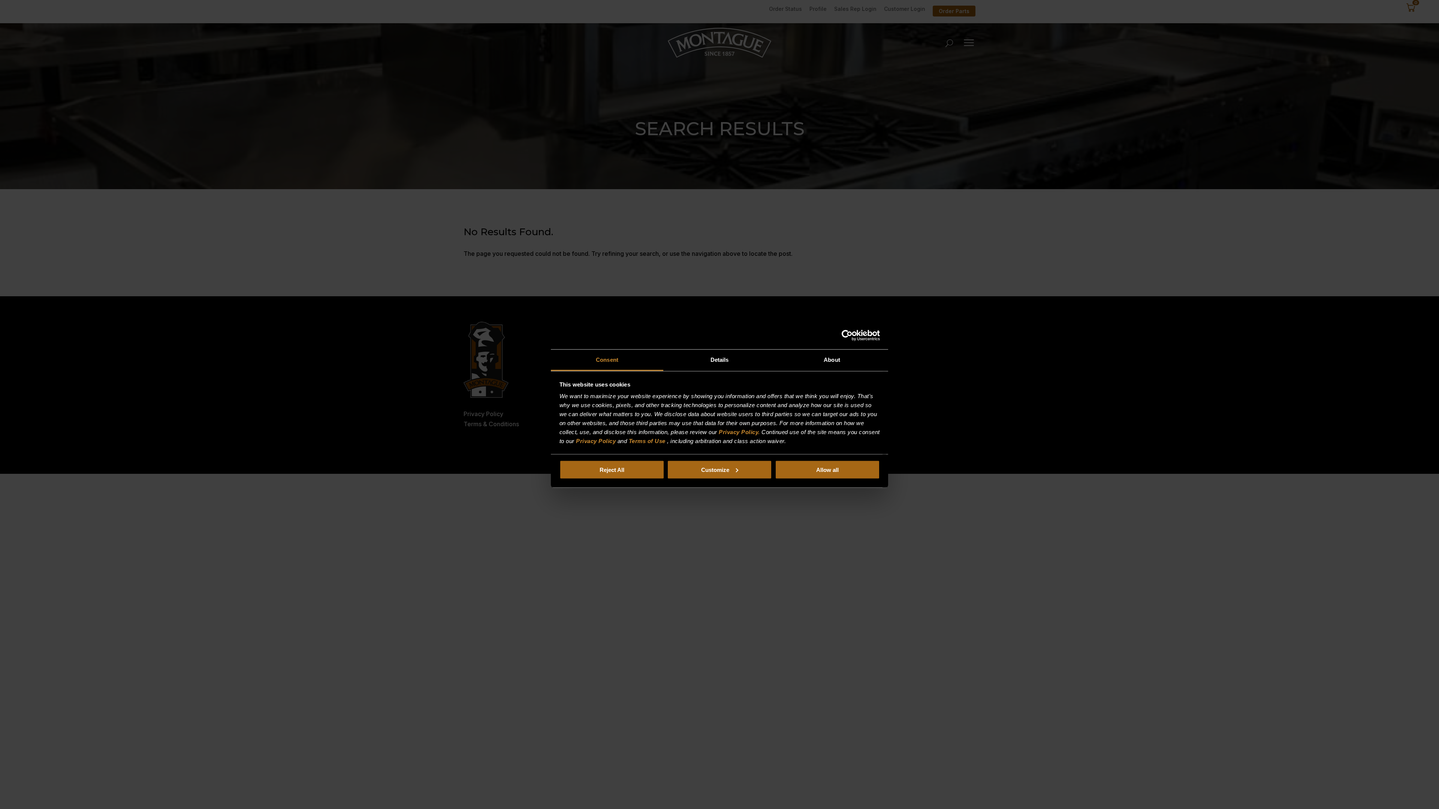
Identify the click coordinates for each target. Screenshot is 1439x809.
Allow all (827, 469)
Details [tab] (720, 360)
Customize (715, 469)
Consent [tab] (607, 360)
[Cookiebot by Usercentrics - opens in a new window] (847, 335)
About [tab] (832, 360)
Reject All (612, 469)
